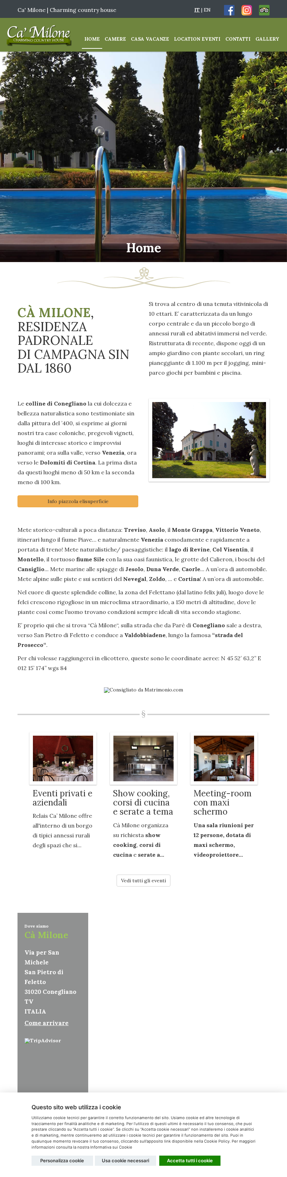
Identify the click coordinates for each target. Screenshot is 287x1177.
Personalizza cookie (62, 1160)
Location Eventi (197, 39)
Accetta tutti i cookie (190, 1160)
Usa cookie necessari (125, 1160)
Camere (115, 39)
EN (207, 9)
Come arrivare (46, 1023)
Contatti (238, 39)
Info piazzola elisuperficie (78, 501)
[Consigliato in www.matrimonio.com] (143, 689)
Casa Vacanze (150, 39)
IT (197, 9)
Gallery (267, 39)
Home (92, 39)
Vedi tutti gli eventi (143, 880)
